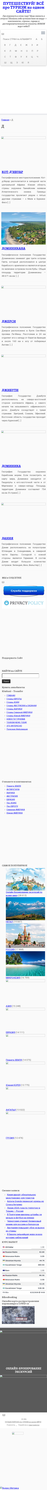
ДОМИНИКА (11, 466)
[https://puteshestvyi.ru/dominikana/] (23, 228)
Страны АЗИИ (13, 702)
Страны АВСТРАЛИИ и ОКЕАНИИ (22, 705)
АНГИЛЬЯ (11, 1109)
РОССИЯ (10, 949)
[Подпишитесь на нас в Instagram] (21, 34)
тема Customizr (34, 1425)
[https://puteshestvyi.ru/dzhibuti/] (23, 371)
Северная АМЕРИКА (16, 809)
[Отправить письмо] (3, 34)
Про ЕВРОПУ (12, 806)
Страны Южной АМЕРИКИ (18, 716)
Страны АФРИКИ (14, 709)
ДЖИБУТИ (10, 390)
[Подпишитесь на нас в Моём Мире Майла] (16, 34)
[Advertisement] (23, 90)
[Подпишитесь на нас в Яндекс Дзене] (13, 34)
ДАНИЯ (7, 538)
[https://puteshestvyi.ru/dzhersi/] (23, 302)
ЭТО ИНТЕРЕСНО (14, 726)
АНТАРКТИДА (13, 789)
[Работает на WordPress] (16, 1424)
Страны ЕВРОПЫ (14, 699)
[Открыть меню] (43, 33)
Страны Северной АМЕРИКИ (19, 712)
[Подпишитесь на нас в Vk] (6, 34)
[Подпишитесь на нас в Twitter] (23, 34)
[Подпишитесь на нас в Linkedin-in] (26, 34)
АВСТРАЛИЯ (12, 796)
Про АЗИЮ (11, 803)
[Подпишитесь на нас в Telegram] (11, 34)
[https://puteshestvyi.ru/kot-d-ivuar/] (23, 152)
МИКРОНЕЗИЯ (13, 977)
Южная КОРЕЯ (13, 1085)
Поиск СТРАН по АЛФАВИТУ (17, 39)
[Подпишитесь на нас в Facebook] (18, 34)
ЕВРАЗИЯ (11, 799)
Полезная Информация (17, 729)
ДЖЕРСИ (9, 321)
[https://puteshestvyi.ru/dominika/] (23, 446)
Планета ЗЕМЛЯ (14, 786)
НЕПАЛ (9, 921)
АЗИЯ (8, 1006)
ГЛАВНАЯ (11, 695)
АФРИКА (11, 793)
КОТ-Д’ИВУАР (12, 172)
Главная (5, 120)
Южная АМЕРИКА (15, 813)
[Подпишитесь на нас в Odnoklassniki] (8, 34)
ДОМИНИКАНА (13, 248)
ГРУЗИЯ (10, 1138)
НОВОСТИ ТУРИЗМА (16, 719)
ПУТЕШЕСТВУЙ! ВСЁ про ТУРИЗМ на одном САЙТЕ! (23, 7)
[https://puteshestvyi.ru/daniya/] (23, 519)
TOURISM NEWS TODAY (17, 722)
